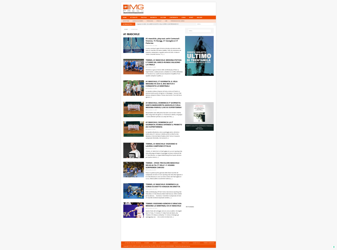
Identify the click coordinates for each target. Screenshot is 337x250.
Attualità (133, 17)
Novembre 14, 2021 (152, 88)
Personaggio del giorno (177, 21)
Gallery (199, 17)
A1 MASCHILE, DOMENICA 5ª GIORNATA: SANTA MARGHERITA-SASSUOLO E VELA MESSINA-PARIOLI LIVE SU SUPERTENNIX (163, 105)
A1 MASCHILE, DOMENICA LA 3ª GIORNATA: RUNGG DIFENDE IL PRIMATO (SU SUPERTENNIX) (164, 124)
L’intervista (174, 17)
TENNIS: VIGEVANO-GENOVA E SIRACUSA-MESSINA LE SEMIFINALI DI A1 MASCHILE (164, 204)
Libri (166, 21)
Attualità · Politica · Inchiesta (133, 242)
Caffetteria (126, 21)
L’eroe (183, 17)
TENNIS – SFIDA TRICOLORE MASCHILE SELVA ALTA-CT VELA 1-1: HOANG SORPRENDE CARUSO (162, 165)
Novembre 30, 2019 (152, 189)
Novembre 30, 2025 (152, 45)
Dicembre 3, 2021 (151, 67)
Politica (144, 17)
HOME (125, 17)
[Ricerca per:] (205, 24)
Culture (163, 17)
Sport (191, 17)
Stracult (158, 21)
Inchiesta (153, 17)
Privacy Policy (185, 242)
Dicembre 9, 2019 (151, 148)
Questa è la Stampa (138, 21)
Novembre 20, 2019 (152, 208)
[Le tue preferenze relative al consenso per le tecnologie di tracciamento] (334, 247)
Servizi (154, 242)
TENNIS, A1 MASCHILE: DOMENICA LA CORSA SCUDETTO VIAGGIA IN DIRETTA (163, 185)
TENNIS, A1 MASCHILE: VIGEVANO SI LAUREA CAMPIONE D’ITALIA (161, 145)
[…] (163, 54)
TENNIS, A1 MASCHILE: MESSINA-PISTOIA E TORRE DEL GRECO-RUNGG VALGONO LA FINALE (163, 62)
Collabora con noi (165, 242)
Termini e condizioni (209, 242)
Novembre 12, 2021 (152, 110)
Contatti (175, 242)
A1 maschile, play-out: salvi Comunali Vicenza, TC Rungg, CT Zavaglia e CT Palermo (162, 40)
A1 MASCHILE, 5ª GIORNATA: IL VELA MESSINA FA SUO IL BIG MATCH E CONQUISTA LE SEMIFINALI (161, 83)
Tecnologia (150, 21)
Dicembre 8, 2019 (151, 170)
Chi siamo (146, 242)
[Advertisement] (185, 8)
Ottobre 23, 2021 (151, 129)
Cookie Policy (196, 242)
